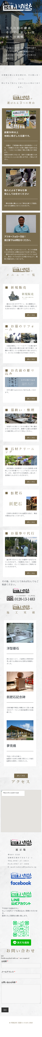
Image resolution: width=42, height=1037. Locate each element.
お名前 (4, 961)
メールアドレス (8, 972)
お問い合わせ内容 (9, 982)
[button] (31, 315)
